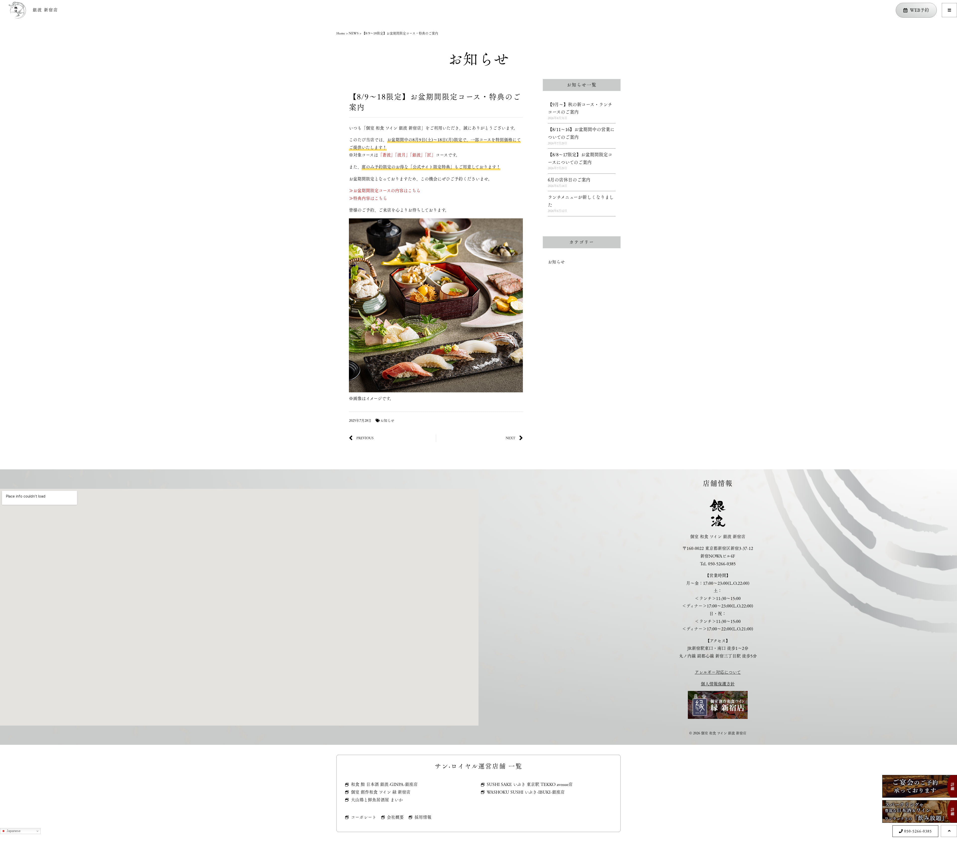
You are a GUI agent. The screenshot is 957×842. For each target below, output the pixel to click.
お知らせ (387, 420)
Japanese (12, 831)
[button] (949, 10)
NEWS (354, 33)
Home (340, 33)
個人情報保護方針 (718, 684)
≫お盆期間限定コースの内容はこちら (384, 190)
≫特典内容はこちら (368, 198)
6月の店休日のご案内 (569, 179)
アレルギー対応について (718, 672)
